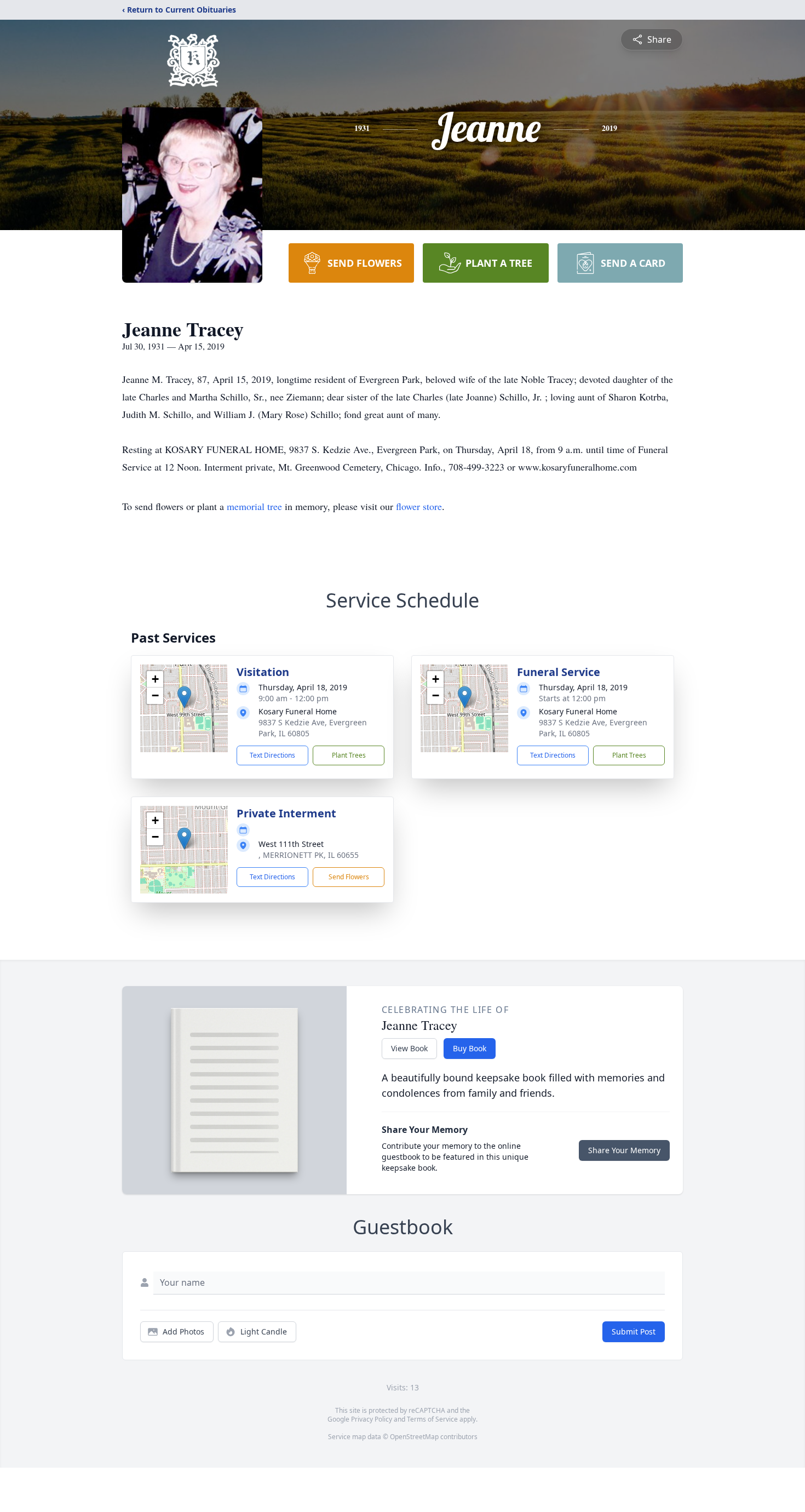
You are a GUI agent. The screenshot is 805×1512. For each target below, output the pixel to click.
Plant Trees (349, 755)
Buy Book (469, 1048)
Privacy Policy (371, 1419)
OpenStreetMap (414, 1436)
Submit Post (634, 1331)
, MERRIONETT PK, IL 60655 (308, 855)
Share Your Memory (624, 1150)
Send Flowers (349, 876)
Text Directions (272, 755)
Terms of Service (432, 1419)
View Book (409, 1048)
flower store (419, 506)
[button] (184, 697)
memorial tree (254, 506)
